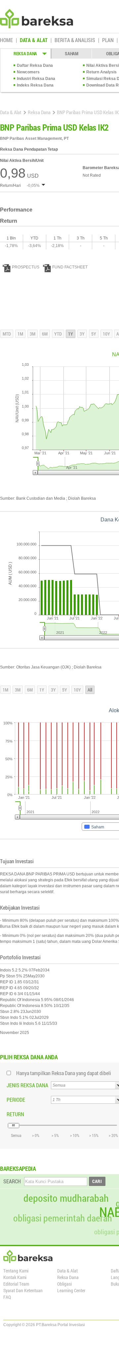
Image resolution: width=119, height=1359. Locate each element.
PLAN (108, 40)
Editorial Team (16, 1284)
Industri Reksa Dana (36, 78)
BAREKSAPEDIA (18, 1168)
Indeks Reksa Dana (35, 85)
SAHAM (71, 53)
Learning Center (71, 1290)
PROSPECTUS (25, 267)
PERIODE (16, 1099)
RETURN (15, 1114)
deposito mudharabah (66, 1198)
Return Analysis (101, 72)
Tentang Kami (15, 1271)
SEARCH (12, 1181)
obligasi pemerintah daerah (62, 1218)
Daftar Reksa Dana (35, 65)
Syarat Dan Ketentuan (23, 1290)
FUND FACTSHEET (70, 267)
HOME (6, 40)
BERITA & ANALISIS (75, 40)
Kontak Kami (14, 1277)
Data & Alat (10, 112)
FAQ (7, 1297)
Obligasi (64, 1284)
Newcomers (28, 72)
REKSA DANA (25, 53)
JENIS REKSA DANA (27, 1085)
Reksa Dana (39, 112)
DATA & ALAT (34, 40)
